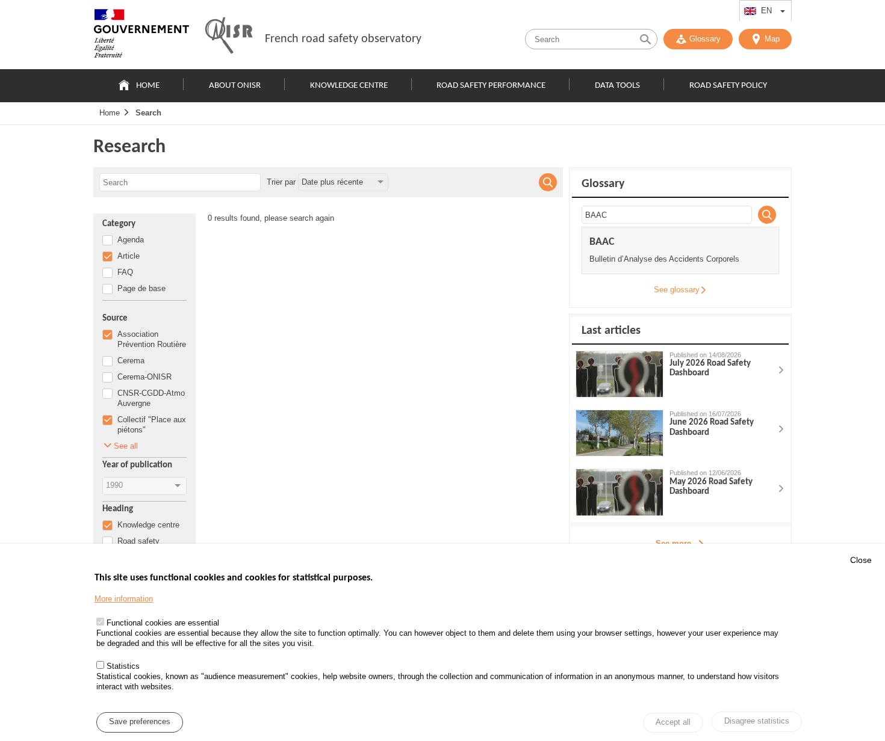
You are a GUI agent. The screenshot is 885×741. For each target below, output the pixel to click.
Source (115, 318)
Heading (117, 509)
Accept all (673, 722)
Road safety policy (728, 85)
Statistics (123, 666)
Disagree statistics (756, 721)
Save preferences (139, 722)
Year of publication (137, 465)
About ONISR (235, 85)
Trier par (281, 181)
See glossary (677, 289)
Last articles (611, 331)
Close (861, 560)
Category (118, 224)
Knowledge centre (349, 85)
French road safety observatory (343, 39)
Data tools (617, 85)
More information (124, 598)
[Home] (141, 36)
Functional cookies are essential (163, 623)
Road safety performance (490, 85)
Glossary (705, 38)
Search (148, 112)
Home (148, 85)
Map (772, 38)
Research (129, 147)
